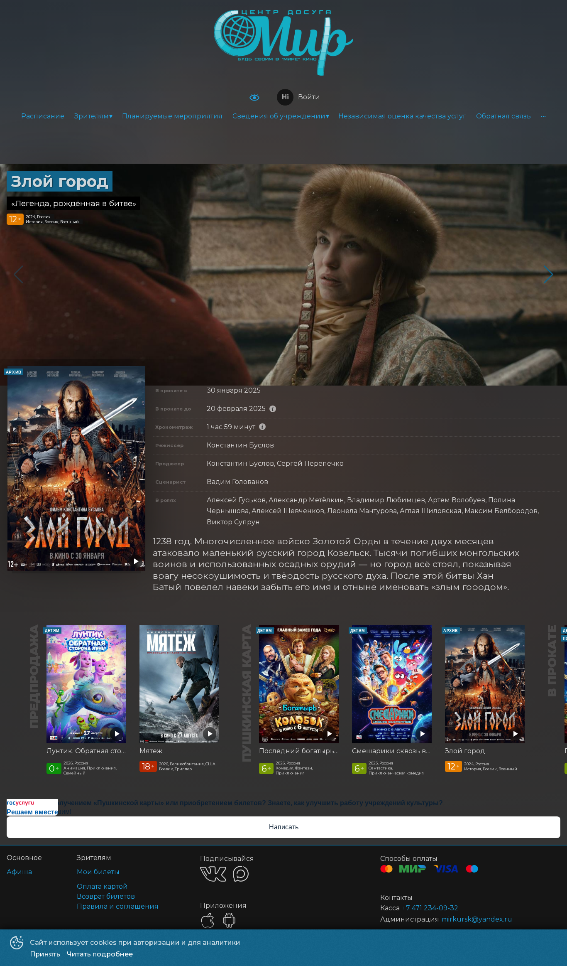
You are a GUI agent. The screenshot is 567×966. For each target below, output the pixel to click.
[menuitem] (42, 116)
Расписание (42, 116)
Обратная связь (503, 116)
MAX (241, 874)
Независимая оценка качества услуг (402, 116)
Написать (283, 827)
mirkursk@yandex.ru (477, 919)
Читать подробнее (100, 954)
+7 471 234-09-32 (430, 908)
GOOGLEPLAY (229, 920)
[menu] (283, 116)
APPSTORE (207, 920)
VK (213, 874)
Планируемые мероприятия (172, 116)
